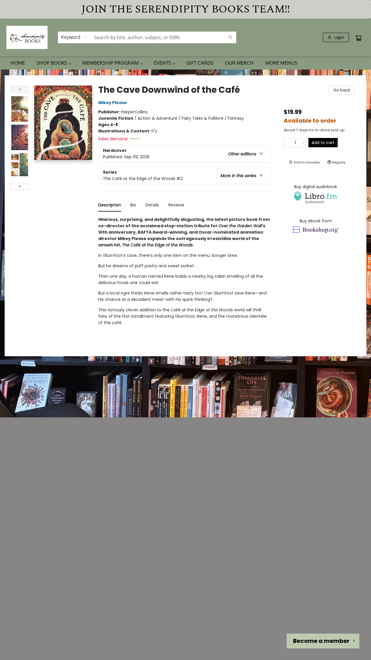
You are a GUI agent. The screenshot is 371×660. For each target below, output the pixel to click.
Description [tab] (109, 205)
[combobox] (74, 37)
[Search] (230, 37)
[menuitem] (18, 63)
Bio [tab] (133, 205)
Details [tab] (152, 205)
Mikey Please (112, 103)
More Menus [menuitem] (281, 62)
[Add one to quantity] (303, 142)
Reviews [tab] (176, 205)
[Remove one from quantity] (287, 142)
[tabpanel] (184, 279)
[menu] (185, 63)
